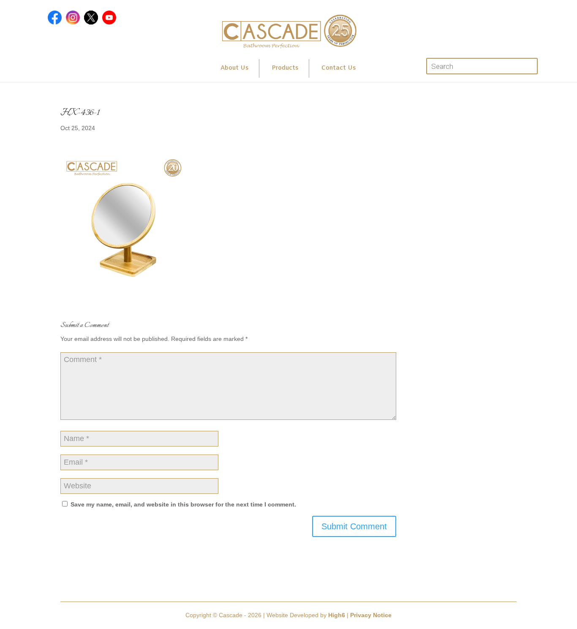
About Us (234, 68)
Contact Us (338, 68)
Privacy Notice (371, 615)
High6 (336, 615)
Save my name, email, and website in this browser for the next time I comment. (183, 504)
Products (285, 68)
